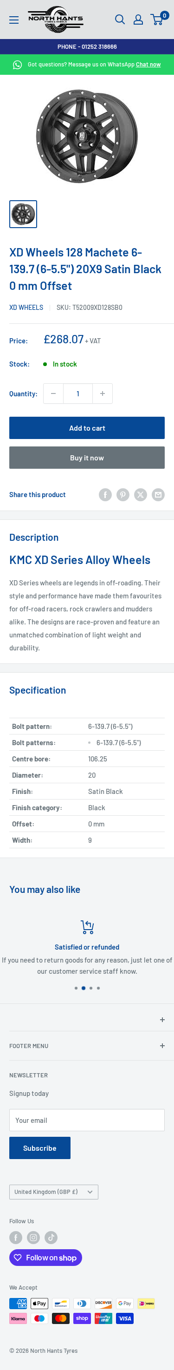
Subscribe (40, 1147)
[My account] (138, 19)
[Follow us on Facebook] (15, 1237)
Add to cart (87, 427)
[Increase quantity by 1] (102, 393)
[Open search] (120, 19)
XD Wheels (26, 307)
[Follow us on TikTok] (51, 1237)
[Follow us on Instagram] (33, 1237)
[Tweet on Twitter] (140, 494)
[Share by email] (158, 494)
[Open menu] (14, 20)
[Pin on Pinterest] (122, 494)
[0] (157, 19)
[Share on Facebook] (105, 494)
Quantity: (23, 393)
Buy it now (87, 457)
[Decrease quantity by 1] (53, 393)
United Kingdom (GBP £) (45, 1191)
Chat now (148, 64)
